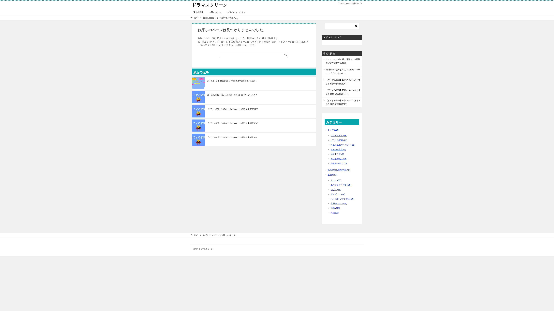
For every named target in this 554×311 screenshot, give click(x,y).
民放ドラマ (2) (337, 154)
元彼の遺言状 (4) (338, 149)
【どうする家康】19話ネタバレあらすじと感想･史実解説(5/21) (232, 109)
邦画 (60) (335, 213)
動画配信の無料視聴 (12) (339, 170)
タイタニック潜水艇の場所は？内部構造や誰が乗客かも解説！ (232, 81)
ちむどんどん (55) (339, 135)
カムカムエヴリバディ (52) (343, 145)
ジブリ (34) (336, 189)
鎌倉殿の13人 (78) (339, 163)
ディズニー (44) (338, 194)
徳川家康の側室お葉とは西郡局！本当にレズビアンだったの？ (232, 95)
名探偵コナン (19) (339, 203)
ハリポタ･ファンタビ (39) (342, 199)
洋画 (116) (335, 208)
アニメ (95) (336, 180)
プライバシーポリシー (237, 12)
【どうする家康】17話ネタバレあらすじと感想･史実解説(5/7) (232, 137)
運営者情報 (198, 12)
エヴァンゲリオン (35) (341, 185)
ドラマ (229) (333, 130)
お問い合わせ (215, 12)
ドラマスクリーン (210, 5)
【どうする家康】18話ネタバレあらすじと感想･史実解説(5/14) (232, 123)
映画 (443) (332, 174)
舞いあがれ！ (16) (339, 159)
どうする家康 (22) (339, 140)
